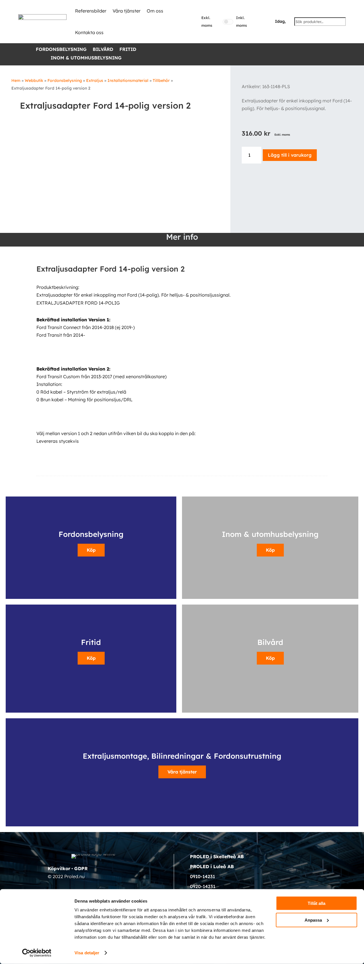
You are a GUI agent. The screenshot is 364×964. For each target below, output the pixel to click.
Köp (91, 550)
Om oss (155, 11)
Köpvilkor (59, 868)
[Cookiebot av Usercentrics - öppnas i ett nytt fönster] (37, 953)
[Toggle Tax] (228, 21)
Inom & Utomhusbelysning (86, 58)
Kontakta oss (89, 32)
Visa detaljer (87, 952)
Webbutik (34, 80)
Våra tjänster (126, 11)
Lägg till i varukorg (290, 155)
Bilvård (103, 49)
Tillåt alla (316, 903)
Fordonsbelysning (61, 49)
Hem (15, 80)
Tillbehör (161, 80)
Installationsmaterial (127, 80)
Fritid (127, 49)
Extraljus (94, 80)
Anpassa (313, 919)
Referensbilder (90, 11)
